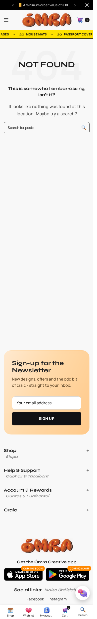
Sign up (46, 418)
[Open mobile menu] (6, 20)
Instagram (57, 599)
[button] (83, 611)
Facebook (35, 599)
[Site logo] (47, 19)
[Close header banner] (87, 5)
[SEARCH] (84, 127)
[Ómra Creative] (47, 545)
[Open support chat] (82, 593)
